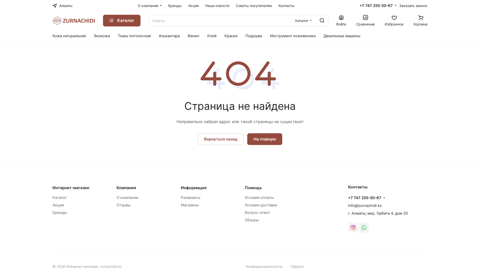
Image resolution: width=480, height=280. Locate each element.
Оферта (297, 266)
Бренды (59, 212)
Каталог (59, 197)
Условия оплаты (259, 197)
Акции (58, 205)
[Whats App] (364, 228)
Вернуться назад (220, 139)
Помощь (253, 187)
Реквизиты (190, 197)
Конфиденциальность (264, 266)
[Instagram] (353, 228)
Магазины (190, 205)
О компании (127, 197)
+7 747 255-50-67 (376, 5)
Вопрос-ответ (257, 212)
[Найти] (322, 20)
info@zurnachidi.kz (365, 205)
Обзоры (252, 220)
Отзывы (123, 205)
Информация (193, 187)
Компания (126, 187)
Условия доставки (261, 205)
